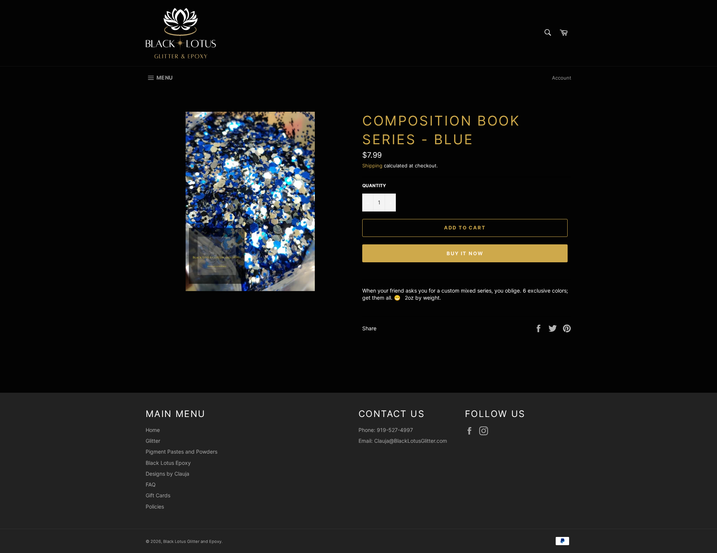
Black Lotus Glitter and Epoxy (192, 541)
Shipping (372, 166)
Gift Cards (158, 495)
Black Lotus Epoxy (168, 463)
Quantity (374, 185)
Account (561, 78)
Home (153, 430)
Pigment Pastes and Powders (181, 451)
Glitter (153, 441)
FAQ (151, 484)
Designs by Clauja (167, 473)
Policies (155, 506)
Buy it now (465, 253)
